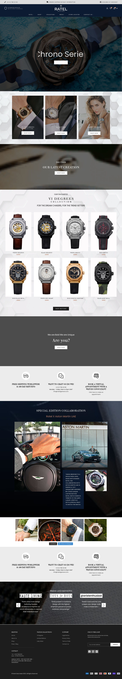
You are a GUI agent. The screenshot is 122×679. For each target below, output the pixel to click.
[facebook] (89, 651)
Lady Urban (40, 641)
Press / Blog (15, 644)
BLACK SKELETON (46, 252)
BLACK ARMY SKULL (104, 298)
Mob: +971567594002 (18, 656)
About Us (14, 638)
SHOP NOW (61, 62)
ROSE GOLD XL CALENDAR (75, 298)
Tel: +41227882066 (17, 654)
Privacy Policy (66, 638)
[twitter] (96, 651)
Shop (13, 641)
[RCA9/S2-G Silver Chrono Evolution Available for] (26, 530)
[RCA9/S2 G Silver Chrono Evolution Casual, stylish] (95, 530)
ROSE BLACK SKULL (18, 298)
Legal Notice (65, 635)
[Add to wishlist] (30, 218)
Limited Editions (41, 638)
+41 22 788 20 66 (61, 387)
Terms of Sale (66, 641)
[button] (18, 605)
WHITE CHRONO (75, 252)
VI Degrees (40, 635)
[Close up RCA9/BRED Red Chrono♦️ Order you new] (49, 530)
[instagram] (93, 651)
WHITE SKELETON (18, 252)
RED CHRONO (103, 252)
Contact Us (65, 644)
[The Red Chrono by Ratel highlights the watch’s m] (72, 530)
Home (13, 635)
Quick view (30, 215)
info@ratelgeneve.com (60, 391)
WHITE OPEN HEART (47, 298)
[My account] (107, 8)
